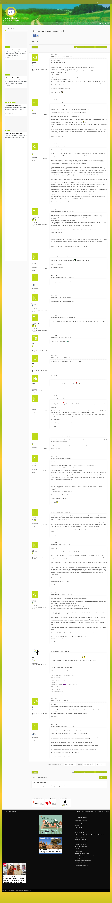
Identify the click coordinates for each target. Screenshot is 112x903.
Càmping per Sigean (81, 844)
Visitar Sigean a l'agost (81, 841)
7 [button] (92, 47)
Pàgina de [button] (78, 47)
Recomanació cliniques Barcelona (84, 830)
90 (36, 389)
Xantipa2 (34, 62)
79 (36, 267)
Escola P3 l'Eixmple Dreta (82, 865)
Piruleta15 (34, 518)
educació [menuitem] (19, 2)
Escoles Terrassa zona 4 (81, 849)
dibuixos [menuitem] (28, 2)
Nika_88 (33, 383)
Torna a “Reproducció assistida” (40, 777)
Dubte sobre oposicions (81, 846)
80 (36, 68)
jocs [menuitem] (32, 2)
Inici (6, 811)
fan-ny (33, 107)
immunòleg (79, 823)
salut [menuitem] (23, 2)
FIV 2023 (35, 42)
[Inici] (11, 14)
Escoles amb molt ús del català (83, 860)
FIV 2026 (78, 825)
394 (37, 222)
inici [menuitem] (11, 2)
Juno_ (33, 261)
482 (37, 663)
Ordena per (80, 764)
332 (37, 523)
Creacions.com (27, 890)
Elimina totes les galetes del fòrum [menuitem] (86, 811)
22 (36, 113)
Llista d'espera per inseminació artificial (85, 856)
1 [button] (86, 47)
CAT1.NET (70, 798)
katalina (33, 151)
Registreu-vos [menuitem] (99, 2)
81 (36, 712)
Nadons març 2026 (80, 832)
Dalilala (33, 657)
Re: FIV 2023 (54, 54)
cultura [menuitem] (14, 2)
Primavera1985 (35, 217)
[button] (84, 47)
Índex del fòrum (12, 811)
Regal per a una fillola (81, 839)
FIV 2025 (78, 858)
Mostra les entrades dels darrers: (56, 764)
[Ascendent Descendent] (100, 764)
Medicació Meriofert (81, 863)
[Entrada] (51, 56)
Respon (35, 47)
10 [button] (99, 47)
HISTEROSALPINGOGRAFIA (82, 853)
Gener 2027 (79, 827)
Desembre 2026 (80, 837)
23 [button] (103, 47)
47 (36, 157)
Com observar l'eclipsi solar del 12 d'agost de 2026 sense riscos (91, 834)
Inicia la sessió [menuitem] (108, 2)
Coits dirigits (79, 851)
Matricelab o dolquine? (81, 820)
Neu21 (33, 706)
